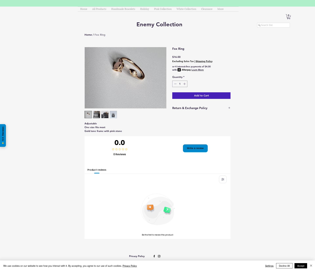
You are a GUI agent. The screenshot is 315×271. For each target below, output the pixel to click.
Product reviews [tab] (96, 169)
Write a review (195, 148)
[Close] (311, 265)
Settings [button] (269, 265)
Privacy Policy (130, 265)
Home (88, 34)
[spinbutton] (180, 84)
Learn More (197, 69)
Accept (300, 265)
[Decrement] (175, 84)
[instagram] (159, 256)
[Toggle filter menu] (223, 179)
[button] (289, 16)
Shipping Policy (204, 61)
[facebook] (154, 256)
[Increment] (185, 84)
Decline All (284, 265)
